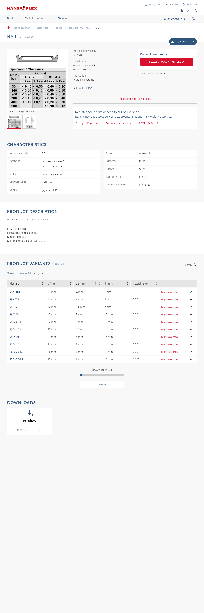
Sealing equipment (22, 28)
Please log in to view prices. (135, 98)
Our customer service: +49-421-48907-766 (134, 123)
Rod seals (59, 28)
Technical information (37, 18)
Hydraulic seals (43, 28)
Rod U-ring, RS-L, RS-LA (79, 28)
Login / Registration (89, 123)
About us (63, 18)
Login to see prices (169, 292)
